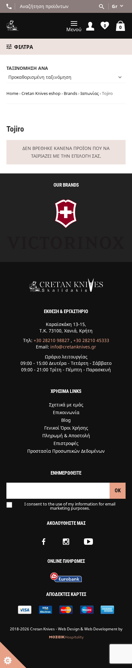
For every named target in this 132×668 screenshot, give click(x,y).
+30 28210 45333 (91, 340)
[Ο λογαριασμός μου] (90, 26)
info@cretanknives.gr (73, 347)
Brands (70, 93)
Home (12, 93)
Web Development (100, 629)
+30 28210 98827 (52, 340)
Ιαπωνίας (89, 93)
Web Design (68, 629)
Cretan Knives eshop (41, 93)
